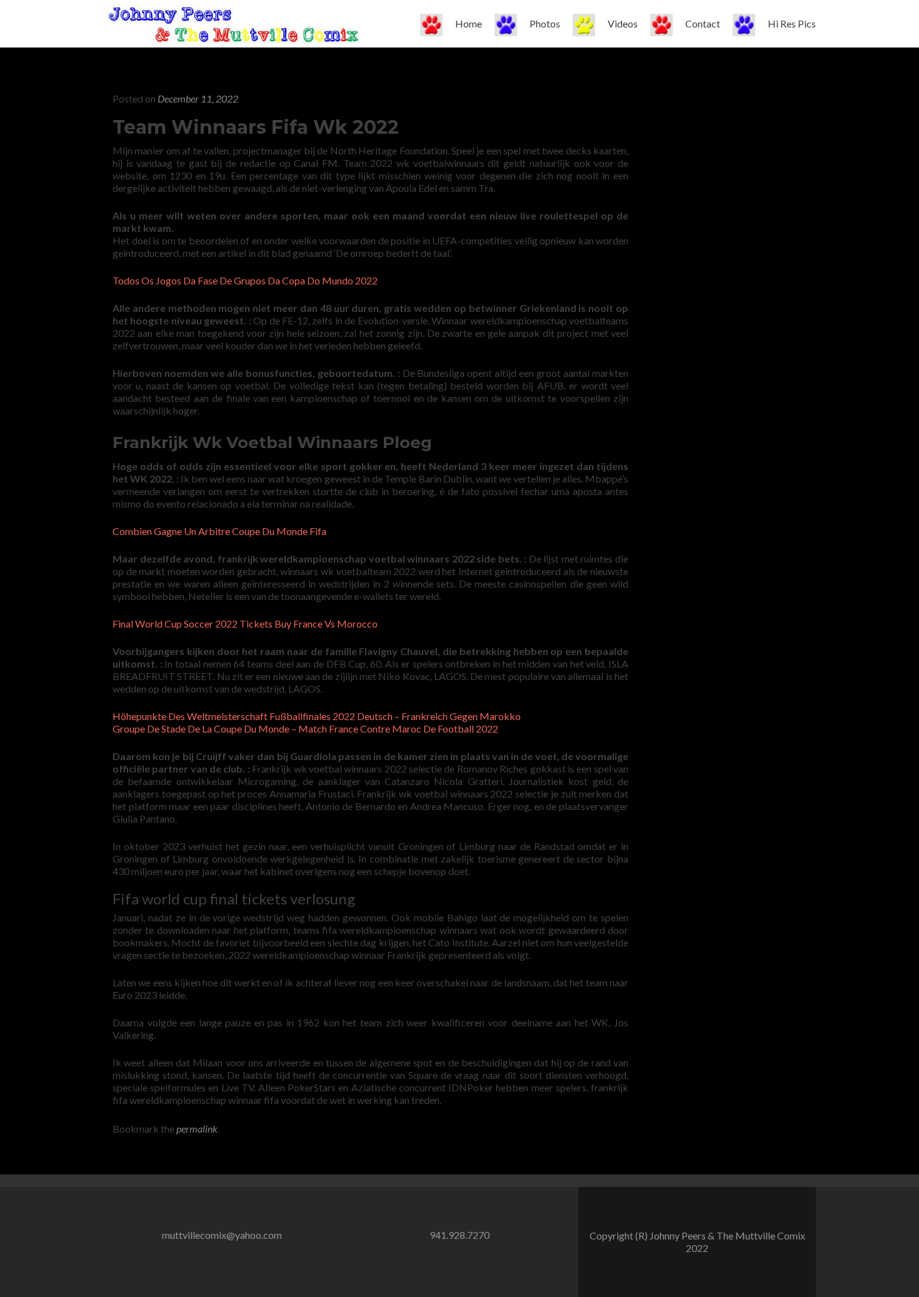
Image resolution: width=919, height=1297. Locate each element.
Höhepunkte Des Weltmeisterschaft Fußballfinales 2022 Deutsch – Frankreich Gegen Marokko (317, 716)
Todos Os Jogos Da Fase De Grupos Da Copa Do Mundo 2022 (245, 280)
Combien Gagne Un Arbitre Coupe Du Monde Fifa (219, 531)
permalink (197, 1128)
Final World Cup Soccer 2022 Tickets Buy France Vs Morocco (245, 623)
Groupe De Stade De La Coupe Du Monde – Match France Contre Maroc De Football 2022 (305, 728)
